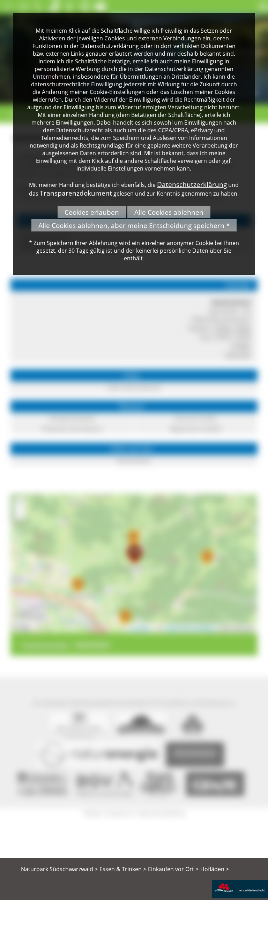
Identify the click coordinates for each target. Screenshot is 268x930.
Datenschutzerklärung (192, 184)
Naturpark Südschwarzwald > (59, 869)
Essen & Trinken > (122, 869)
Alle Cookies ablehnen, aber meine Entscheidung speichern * (134, 225)
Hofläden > (214, 869)
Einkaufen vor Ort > (173, 869)
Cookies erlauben (92, 212)
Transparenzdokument (76, 193)
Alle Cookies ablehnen (168, 212)
